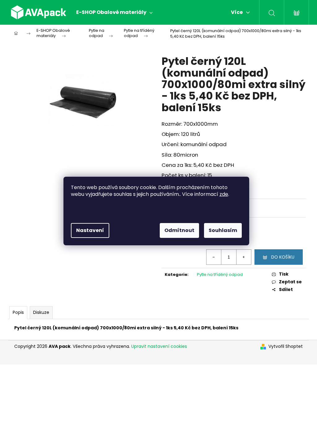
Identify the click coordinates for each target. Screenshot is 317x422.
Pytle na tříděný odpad (220, 274)
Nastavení (90, 230)
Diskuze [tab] (41, 312)
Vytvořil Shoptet (285, 346)
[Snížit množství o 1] (213, 257)
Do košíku (282, 257)
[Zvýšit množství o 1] (243, 257)
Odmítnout (179, 230)
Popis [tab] (18, 312)
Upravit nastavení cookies (159, 346)
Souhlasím (223, 230)
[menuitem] (114, 12)
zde (223, 194)
